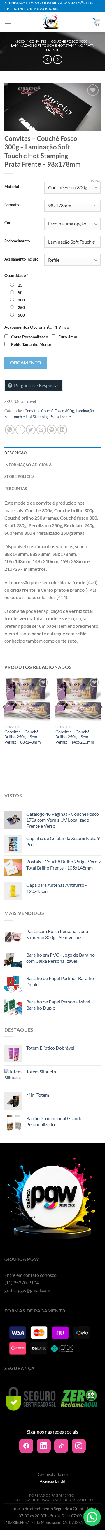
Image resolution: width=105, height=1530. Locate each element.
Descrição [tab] (15, 453)
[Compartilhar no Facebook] (20, 429)
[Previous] (4, 719)
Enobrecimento (17, 241)
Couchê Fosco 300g (69, 41)
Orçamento (25, 362)
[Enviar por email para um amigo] (41, 429)
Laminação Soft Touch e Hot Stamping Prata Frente (52, 47)
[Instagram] (79, 1446)
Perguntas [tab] (15, 488)
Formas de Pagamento (52, 1495)
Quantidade (16, 275)
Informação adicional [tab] (29, 465)
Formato (11, 205)
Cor (7, 223)
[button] (92, 1517)
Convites (37, 41)
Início (19, 41)
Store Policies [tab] (19, 476)
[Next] (101, 719)
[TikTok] (61, 1446)
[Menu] (7, 22)
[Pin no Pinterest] (52, 429)
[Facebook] (26, 1446)
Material (11, 187)
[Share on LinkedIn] (62, 429)
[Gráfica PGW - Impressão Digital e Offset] (51, 22)
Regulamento (79, 1500)
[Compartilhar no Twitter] (31, 429)
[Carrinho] (96, 22)
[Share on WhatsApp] (10, 429)
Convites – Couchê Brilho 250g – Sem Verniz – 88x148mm (22, 736)
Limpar (95, 181)
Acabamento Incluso (21, 259)
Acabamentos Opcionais (26, 327)
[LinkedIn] (44, 1446)
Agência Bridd (52, 1481)
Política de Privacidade (37, 1500)
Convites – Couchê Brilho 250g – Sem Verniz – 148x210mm (74, 736)
